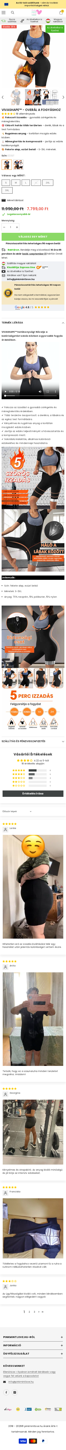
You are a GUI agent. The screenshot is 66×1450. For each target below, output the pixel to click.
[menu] (3, 12)
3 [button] (34, 1311)
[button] (2, 97)
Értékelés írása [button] (32, 793)
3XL (7, 190)
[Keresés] (13, 12)
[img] (9, 823)
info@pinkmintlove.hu (21, 1381)
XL (36, 182)
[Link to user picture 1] (33, 887)
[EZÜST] (7, 165)
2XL (48, 182)
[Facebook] (6, 1392)
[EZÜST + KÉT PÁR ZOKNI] (18, 165)
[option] (33, 56)
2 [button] (29, 1311)
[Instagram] (15, 1392)
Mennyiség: (8, 220)
